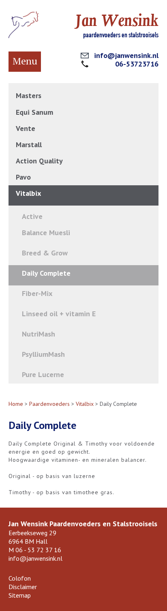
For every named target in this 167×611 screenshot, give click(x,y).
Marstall (29, 144)
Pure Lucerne (43, 374)
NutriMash (38, 334)
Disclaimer (23, 587)
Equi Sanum (34, 112)
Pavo (23, 177)
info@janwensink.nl (126, 55)
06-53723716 (136, 64)
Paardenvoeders (49, 403)
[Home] (24, 36)
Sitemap (20, 595)
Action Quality (39, 160)
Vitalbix (28, 193)
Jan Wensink (116, 20)
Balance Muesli (46, 232)
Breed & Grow (45, 252)
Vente (25, 128)
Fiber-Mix (37, 293)
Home (16, 403)
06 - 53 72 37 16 (38, 550)
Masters (28, 95)
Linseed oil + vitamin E (59, 313)
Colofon (20, 578)
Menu (25, 60)
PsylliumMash (43, 354)
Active (32, 216)
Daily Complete (46, 273)
